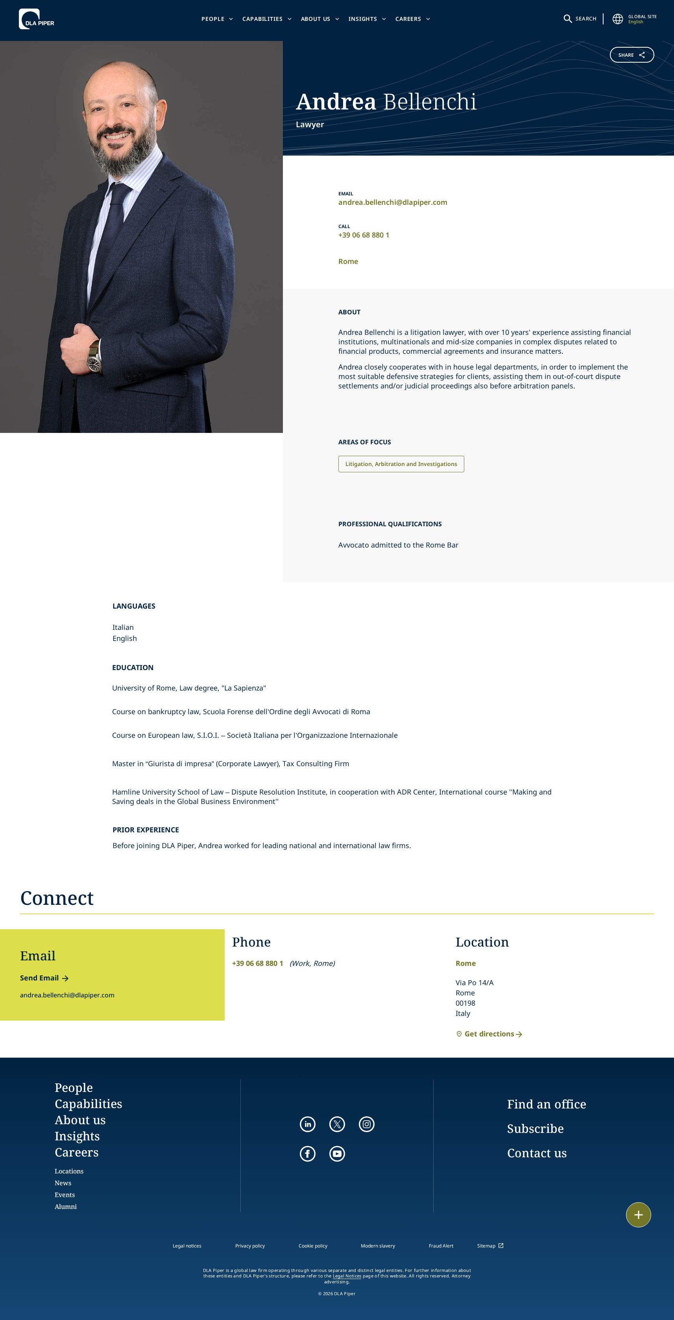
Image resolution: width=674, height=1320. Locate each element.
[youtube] (337, 1154)
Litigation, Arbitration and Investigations (401, 464)
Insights (363, 18)
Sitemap (486, 1245)
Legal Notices (347, 1276)
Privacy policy (250, 1245)
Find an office (546, 1104)
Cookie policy (313, 1245)
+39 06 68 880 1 (364, 234)
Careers (408, 18)
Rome (348, 261)
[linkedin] (308, 1124)
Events (65, 1194)
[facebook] (308, 1154)
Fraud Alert (441, 1245)
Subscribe (535, 1128)
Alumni (66, 1206)
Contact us (537, 1153)
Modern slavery (378, 1245)
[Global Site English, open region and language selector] (618, 19)
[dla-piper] (38, 19)
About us (316, 18)
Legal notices (187, 1245)
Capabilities (262, 18)
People (212, 18)
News (63, 1183)
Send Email (39, 977)
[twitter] (337, 1124)
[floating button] (638, 1214)
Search (586, 18)
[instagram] (367, 1124)
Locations (69, 1171)
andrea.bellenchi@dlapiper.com (392, 202)
